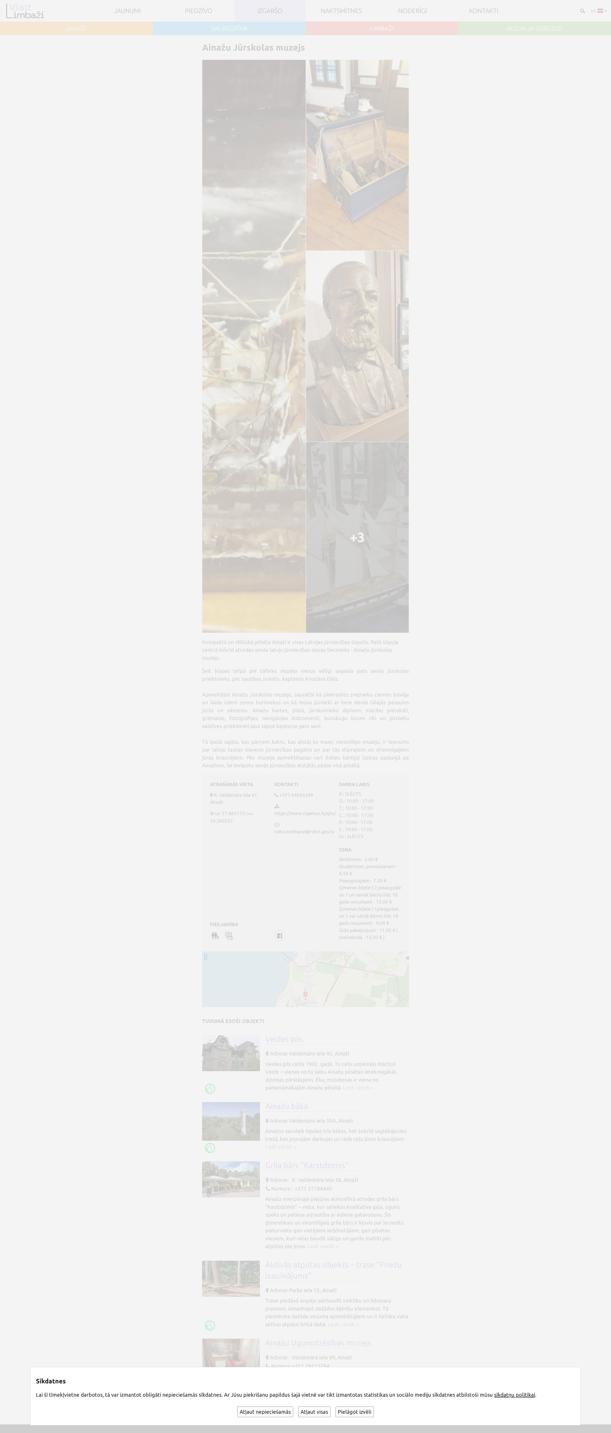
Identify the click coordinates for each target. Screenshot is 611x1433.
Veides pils (284, 1038)
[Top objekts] (210, 1089)
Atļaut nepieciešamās (265, 1412)
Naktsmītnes (341, 11)
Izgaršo (269, 11)
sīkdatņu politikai (514, 1395)
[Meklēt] (582, 10)
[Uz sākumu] (30, 11)
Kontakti (483, 11)
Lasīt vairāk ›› (358, 1087)
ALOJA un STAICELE (534, 28)
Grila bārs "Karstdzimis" (307, 1165)
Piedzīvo (198, 11)
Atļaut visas (314, 1412)
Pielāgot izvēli (354, 1412)
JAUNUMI (127, 11)
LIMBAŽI (382, 28)
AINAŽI (76, 28)
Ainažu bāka (286, 1106)
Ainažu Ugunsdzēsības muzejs (318, 1342)
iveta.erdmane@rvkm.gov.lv (304, 831)
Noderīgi (412, 11)
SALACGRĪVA (229, 28)
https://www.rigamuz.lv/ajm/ (305, 813)
